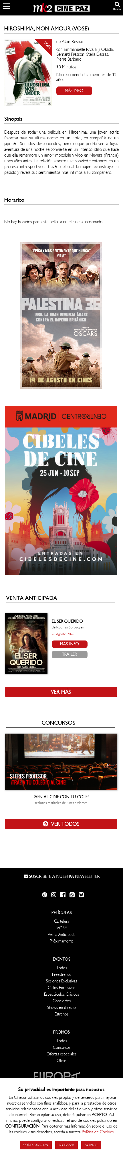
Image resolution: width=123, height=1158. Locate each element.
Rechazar (66, 1145)
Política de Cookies (98, 1132)
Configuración (35, 1145)
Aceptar (91, 1145)
